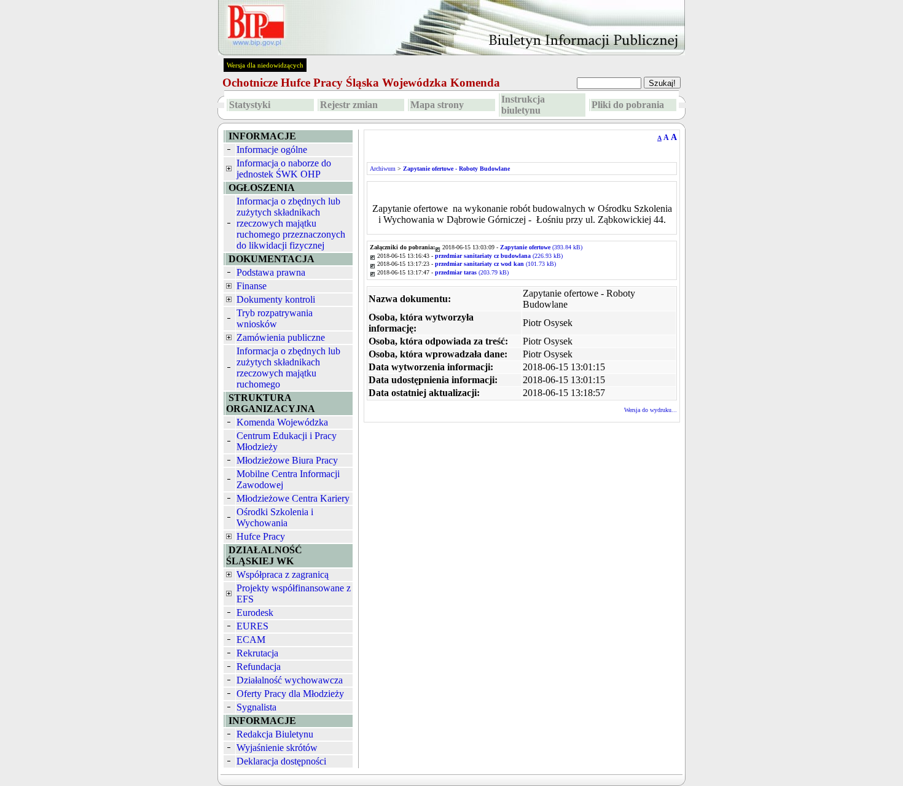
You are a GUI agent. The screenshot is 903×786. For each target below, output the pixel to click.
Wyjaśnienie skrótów (277, 747)
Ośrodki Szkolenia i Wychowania (275, 517)
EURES (252, 626)
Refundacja (259, 666)
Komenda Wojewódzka (282, 422)
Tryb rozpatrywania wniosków (275, 318)
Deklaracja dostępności (281, 761)
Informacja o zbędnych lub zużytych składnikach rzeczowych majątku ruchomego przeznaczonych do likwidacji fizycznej (291, 223)
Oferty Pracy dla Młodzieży (290, 693)
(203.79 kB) (472, 272)
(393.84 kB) (541, 247)
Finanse (252, 286)
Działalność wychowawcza (290, 680)
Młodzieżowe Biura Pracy (287, 460)
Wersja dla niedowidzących (265, 65)
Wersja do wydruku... (650, 410)
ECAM (251, 639)
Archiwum (383, 168)
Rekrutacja (257, 653)
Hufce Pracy (261, 536)
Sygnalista (256, 707)
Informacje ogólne (272, 149)
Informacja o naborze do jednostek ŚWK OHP (284, 168)
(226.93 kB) (499, 255)
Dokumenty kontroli (276, 299)
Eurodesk (255, 612)
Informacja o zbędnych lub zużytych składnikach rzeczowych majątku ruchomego (288, 367)
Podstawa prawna (271, 272)
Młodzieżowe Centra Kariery (293, 498)
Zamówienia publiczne (281, 337)
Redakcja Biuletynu (275, 734)
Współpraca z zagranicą (283, 574)
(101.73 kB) (495, 263)
